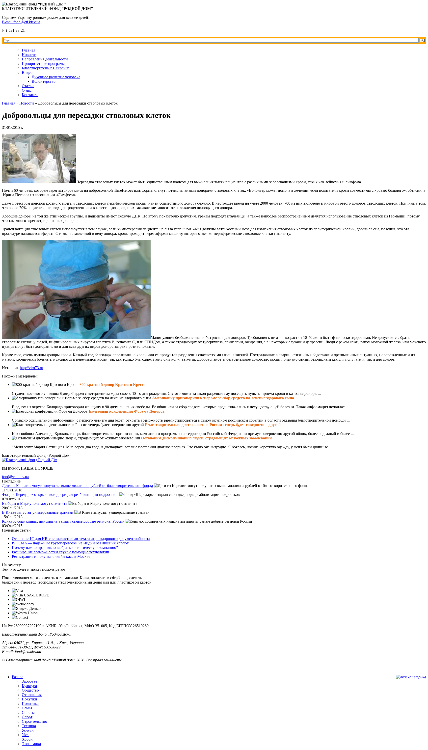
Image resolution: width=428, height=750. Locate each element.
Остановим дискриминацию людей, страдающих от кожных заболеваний (206, 438)
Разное (17, 677)
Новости (29, 55)
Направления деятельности (45, 59)
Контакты (30, 95)
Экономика (31, 744)
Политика (30, 703)
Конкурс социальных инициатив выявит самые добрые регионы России (63, 521)
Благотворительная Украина (46, 68)
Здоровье (29, 681)
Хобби (27, 739)
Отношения (32, 695)
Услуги (28, 730)
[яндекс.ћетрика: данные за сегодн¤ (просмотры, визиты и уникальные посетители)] (411, 677)
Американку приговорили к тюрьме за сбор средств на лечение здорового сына (223, 398)
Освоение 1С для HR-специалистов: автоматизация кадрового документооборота (81, 538)
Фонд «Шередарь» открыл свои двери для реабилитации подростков (60, 494)
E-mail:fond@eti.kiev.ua (21, 22)
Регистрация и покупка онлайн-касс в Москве (51, 556)
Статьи (28, 86)
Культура (29, 686)
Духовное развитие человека (56, 77)
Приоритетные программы (44, 63)
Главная (28, 50)
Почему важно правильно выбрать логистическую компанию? (65, 547)
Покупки (29, 699)
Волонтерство (43, 81)
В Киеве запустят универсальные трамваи (37, 512)
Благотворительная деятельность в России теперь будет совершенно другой (213, 425)
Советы (28, 712)
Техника (29, 726)
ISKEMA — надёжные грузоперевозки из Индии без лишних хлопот (70, 543)
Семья (27, 708)
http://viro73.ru (31, 368)
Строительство (34, 721)
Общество (30, 690)
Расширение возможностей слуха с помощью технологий (60, 552)
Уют (25, 735)
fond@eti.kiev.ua (15, 477)
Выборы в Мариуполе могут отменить (34, 503)
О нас (26, 90)
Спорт (27, 717)
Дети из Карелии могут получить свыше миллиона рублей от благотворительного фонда (77, 485)
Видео (27, 72)
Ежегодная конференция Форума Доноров (127, 411)
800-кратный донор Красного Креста (113, 384)
